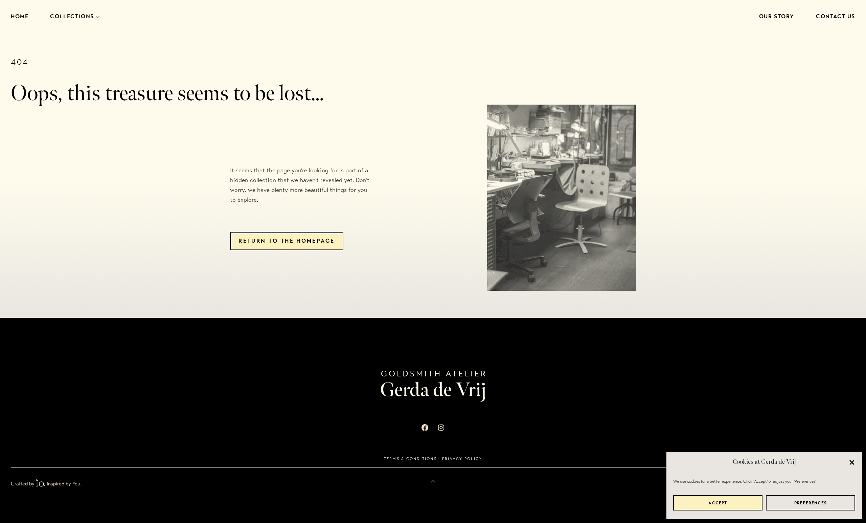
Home (19, 16)
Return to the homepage (286, 241)
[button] (851, 462)
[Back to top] (433, 483)
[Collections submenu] (97, 17)
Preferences (810, 503)
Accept (717, 503)
